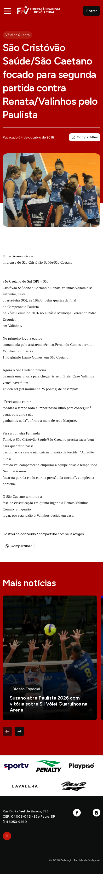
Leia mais (50, 658)
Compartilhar (87, 137)
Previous (7, 731)
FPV (38, 10)
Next (19, 731)
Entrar (91, 11)
